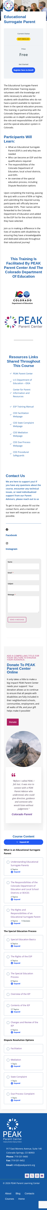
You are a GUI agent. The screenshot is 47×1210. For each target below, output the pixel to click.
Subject (10, 584)
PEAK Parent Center (23, 373)
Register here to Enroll (23, 70)
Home (21, 1198)
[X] (32, 1176)
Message (12, 594)
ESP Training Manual (23, 406)
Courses (9, 1198)
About (8, 1193)
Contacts (29, 1193)
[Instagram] (37, 1176)
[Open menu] (41, 6)
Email (10, 573)
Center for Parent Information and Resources (21, 393)
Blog (18, 1193)
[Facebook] (27, 1176)
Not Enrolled (23, 39)
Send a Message (17, 619)
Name (10, 562)
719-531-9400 (17, 1156)
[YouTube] (42, 1176)
